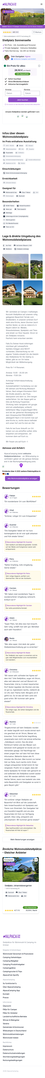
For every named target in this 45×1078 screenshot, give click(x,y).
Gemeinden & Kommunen (13, 1027)
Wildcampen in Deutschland (14, 1031)
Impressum (7, 1046)
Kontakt (6, 994)
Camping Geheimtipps (12, 957)
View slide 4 (16, 880)
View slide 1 (12, 880)
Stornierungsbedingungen (14, 1057)
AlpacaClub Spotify (11, 975)
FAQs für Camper (10, 1009)
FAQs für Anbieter (10, 1013)
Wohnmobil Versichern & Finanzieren (18, 954)
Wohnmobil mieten (10, 1038)
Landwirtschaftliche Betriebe (15, 1016)
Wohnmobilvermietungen (13, 1034)
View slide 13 (28, 880)
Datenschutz (8, 1050)
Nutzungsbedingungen (12, 1060)
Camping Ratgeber (10, 961)
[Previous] (4, 869)
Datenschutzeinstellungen (14, 1053)
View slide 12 (27, 880)
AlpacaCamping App (11, 990)
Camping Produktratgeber (14, 964)
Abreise (27, 89)
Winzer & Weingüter (11, 1020)
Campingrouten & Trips (12, 971)
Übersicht (7, 1006)
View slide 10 (24, 880)
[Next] (36, 869)
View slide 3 (15, 880)
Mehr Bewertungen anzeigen (22, 839)
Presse (6, 997)
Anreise (8, 89)
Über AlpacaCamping (12, 987)
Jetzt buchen (22, 100)
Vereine (6, 1023)
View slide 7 (20, 880)
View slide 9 (23, 880)
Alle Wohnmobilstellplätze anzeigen (22, 478)
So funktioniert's (10, 983)
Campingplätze (9, 968)
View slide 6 (19, 880)
